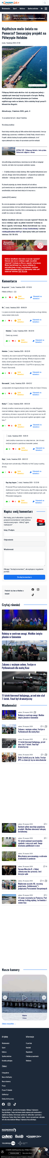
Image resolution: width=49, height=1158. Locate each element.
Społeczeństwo (33, 8)
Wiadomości (6, 8)
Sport (15, 8)
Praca (3, 1085)
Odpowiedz (8, 540)
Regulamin (29, 1052)
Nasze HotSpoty (7, 1077)
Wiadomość (9, 549)
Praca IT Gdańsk (7, 1090)
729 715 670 (22, 271)
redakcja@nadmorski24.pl (12, 231)
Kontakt (28, 1047)
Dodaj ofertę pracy (8, 1099)
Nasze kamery (6, 1081)
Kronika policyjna (7, 1060)
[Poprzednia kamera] (5, 997)
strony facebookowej (30, 228)
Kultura (22, 8)
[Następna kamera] (44, 997)
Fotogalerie (5, 1072)
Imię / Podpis (9, 530)
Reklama (28, 1060)
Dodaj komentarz (24, 577)
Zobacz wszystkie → (9, 1023)
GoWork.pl (5, 1094)
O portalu (29, 1043)
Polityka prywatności (32, 1056)
